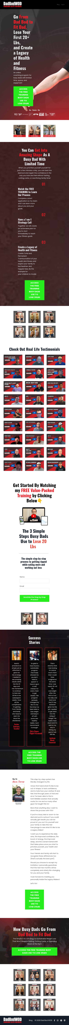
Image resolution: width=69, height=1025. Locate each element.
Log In (63, 4)
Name (22, 577)
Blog (58, 4)
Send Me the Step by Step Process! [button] (34, 598)
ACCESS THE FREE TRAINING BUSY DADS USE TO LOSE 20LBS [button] (23, 96)
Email (22, 586)
